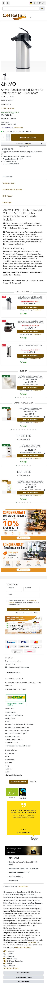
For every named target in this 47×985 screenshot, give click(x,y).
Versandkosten (18, 127)
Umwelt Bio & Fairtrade (14, 740)
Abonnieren (24, 610)
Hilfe (7, 721)
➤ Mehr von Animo (7, 108)
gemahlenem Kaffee (28, 895)
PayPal (9, 963)
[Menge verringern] (8, 139)
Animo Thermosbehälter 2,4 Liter (30, 345)
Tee (17, 900)
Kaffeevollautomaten (36, 903)
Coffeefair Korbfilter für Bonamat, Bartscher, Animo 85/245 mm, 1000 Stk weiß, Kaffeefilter (30, 377)
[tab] (23, 176)
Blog (7, 766)
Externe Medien (12, 958)
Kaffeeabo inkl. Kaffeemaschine (17, 731)
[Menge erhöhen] (8, 135)
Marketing (10, 956)
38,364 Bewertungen (23, 832)
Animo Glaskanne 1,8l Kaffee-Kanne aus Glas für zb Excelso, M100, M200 (30, 322)
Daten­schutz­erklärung (23, 947)
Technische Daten (9, 183)
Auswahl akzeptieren (23, 977)
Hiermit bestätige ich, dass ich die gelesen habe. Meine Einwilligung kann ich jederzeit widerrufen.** (24, 602)
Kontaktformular (13, 672)
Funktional (11, 966)
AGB (7, 756)
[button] (23, 144)
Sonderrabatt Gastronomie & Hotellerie (19, 724)
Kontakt (33, 782)
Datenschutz (10, 754)
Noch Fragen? (7, 196)
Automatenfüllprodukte (34, 897)
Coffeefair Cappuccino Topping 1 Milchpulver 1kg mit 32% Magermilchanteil (30, 409)
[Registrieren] (8, 3)
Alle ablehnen (23, 981)
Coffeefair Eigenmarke (14, 775)
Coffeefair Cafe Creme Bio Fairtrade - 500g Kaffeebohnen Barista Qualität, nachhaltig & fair (30, 482)
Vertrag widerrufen (18, 782)
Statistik (10, 954)
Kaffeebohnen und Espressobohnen (15, 897)
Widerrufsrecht (11, 718)
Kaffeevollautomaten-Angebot (16, 733)
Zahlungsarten (11, 712)
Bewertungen (7, 202)
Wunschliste (8, 149)
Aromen (21, 900)
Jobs (8, 772)
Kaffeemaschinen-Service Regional (18, 746)
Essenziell (10, 951)
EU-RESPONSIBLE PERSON (12, 189)
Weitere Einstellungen (10, 968)
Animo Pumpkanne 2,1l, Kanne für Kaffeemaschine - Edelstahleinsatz (30, 298)
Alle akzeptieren (23, 973)
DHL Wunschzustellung (15, 961)
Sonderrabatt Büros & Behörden (17, 727)
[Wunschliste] (34, 3)
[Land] (31, 3)
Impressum (10, 760)
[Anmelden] (3, 3)
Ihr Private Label (12, 743)
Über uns (9, 769)
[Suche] (42, 8)
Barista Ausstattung (13, 737)
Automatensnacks (9, 900)
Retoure (9, 763)
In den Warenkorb (28, 138)
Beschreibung (7, 176)
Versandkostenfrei (35, 358)
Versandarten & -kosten (14, 715)
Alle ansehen (24, 439)
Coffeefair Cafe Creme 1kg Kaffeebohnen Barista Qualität (30, 446)
